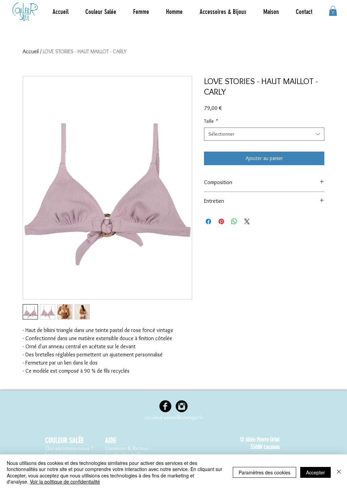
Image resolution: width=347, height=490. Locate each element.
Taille (211, 121)
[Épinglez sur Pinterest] (221, 221)
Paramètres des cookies (264, 472)
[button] (141, 12)
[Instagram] (182, 406)
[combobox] (264, 134)
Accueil (31, 51)
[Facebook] (165, 406)
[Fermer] (339, 472)
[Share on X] (247, 221)
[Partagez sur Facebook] (208, 221)
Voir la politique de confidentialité (65, 481)
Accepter (315, 472)
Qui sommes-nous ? (69, 448)
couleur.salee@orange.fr (173, 417)
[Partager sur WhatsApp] (234, 221)
